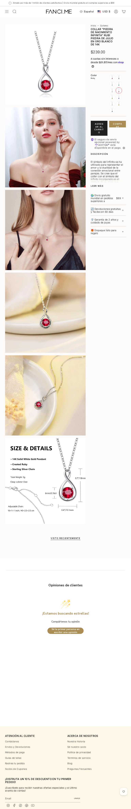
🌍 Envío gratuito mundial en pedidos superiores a (106, 198)
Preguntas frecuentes (79, 769)
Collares (104, 25)
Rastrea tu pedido (15, 763)
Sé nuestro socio (76, 746)
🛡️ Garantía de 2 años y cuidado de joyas (105, 221)
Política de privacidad (79, 752)
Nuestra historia (76, 741)
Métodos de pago (15, 752)
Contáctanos (12, 741)
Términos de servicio (79, 758)
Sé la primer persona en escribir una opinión (65, 631)
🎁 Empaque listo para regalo (103, 232)
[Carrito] (124, 11)
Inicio (93, 25)
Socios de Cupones (16, 769)
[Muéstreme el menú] (6, 11)
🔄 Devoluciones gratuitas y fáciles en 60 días (106, 210)
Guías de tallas (13, 758)
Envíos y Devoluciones (17, 746)
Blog (69, 763)
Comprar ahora (117, 125)
